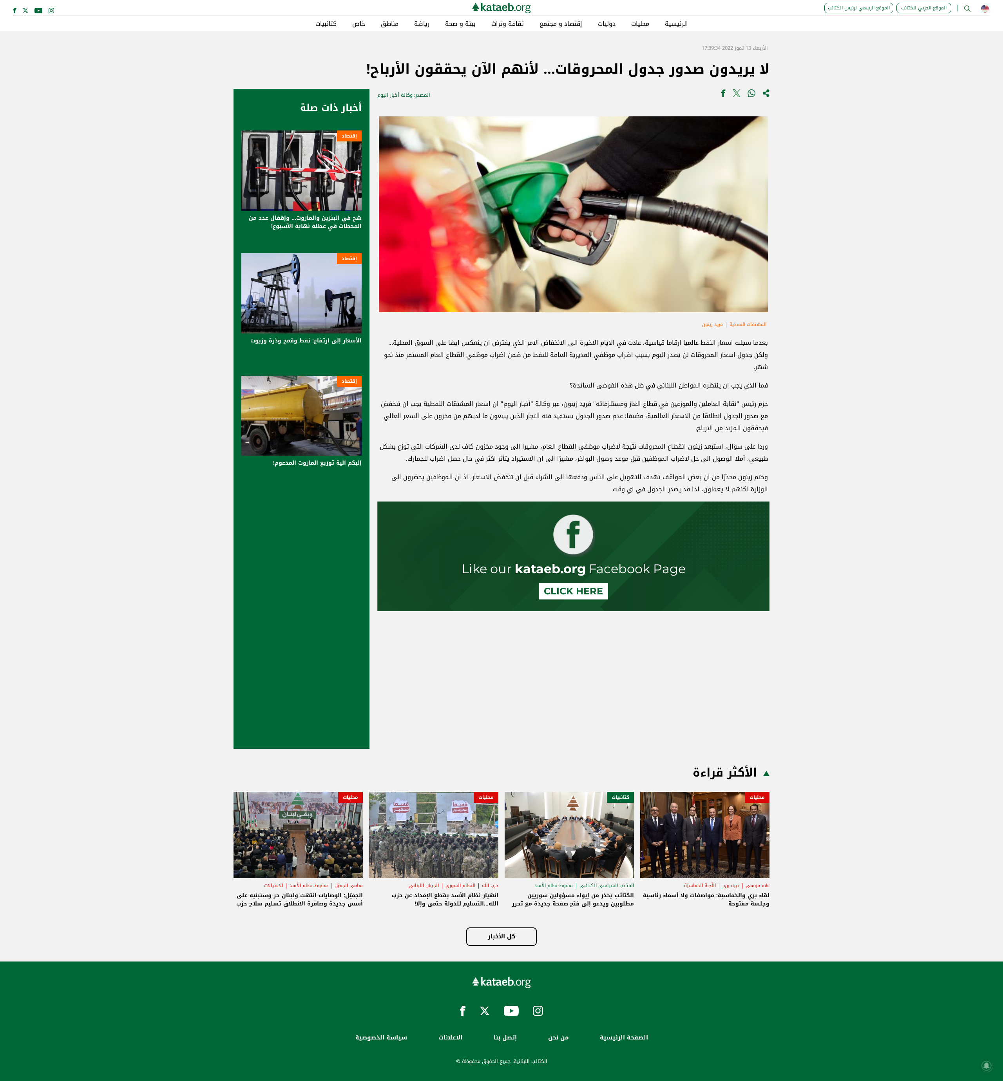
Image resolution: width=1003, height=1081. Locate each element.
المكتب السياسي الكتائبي (606, 885)
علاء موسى (757, 885)
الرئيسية (676, 24)
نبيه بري (730, 885)
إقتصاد (349, 136)
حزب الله (490, 885)
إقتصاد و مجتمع (561, 24)
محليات (640, 24)
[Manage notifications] (986, 1065)
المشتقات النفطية (748, 324)
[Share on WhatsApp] (751, 95)
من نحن (558, 1037)
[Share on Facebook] (723, 95)
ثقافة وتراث (507, 24)
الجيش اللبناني (424, 885)
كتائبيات (326, 24)
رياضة (421, 24)
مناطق (389, 24)
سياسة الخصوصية (381, 1037)
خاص (358, 24)
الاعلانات (450, 1037)
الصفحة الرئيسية (624, 1037)
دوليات (607, 24)
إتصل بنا (505, 1037)
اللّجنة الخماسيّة (700, 885)
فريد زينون (712, 324)
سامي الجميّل (349, 885)
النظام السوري (460, 885)
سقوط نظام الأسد (553, 885)
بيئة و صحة (460, 24)
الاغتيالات (273, 885)
